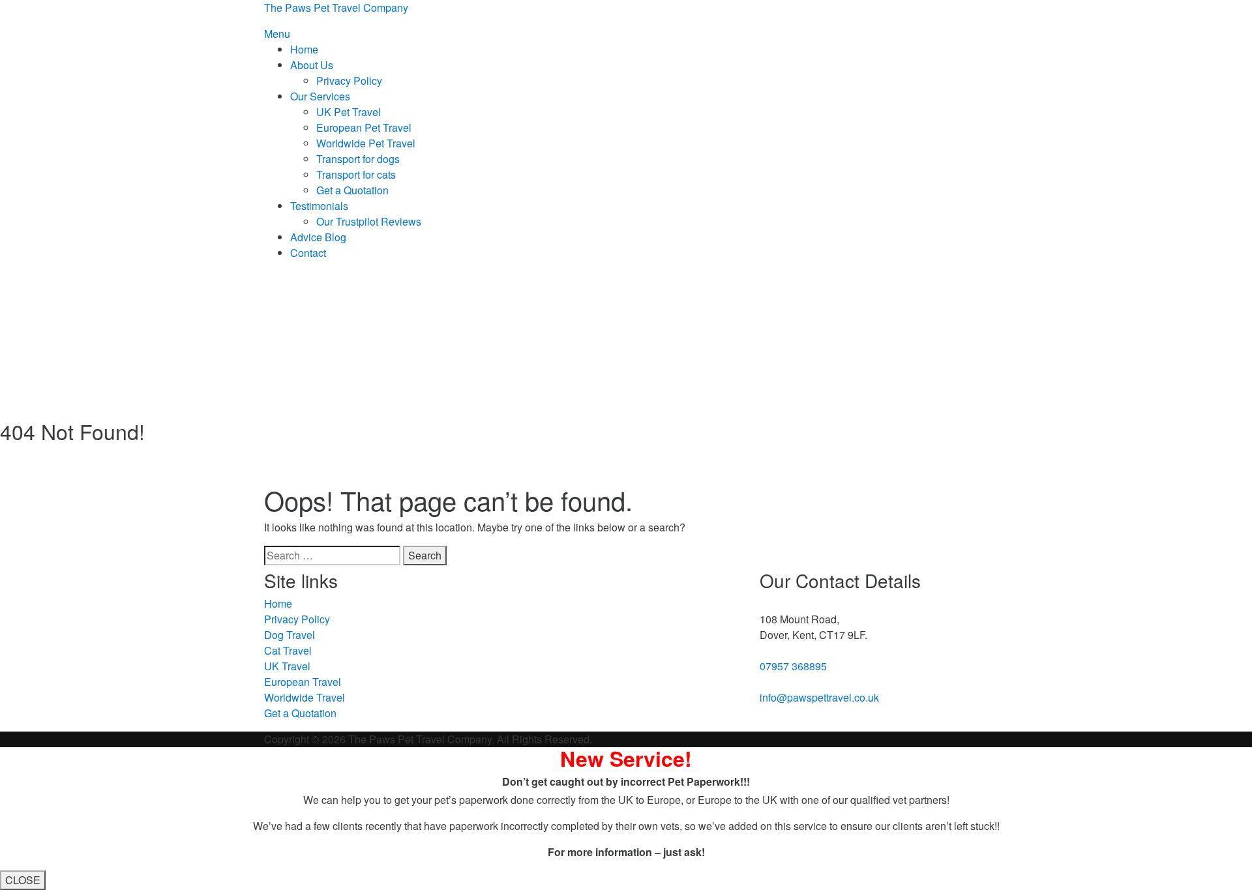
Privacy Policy (349, 80)
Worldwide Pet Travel (365, 143)
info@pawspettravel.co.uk (819, 697)
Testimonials (319, 205)
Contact (308, 252)
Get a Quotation (352, 190)
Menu (277, 33)
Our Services (320, 96)
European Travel (302, 681)
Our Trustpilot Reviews (368, 221)
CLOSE (22, 879)
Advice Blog (318, 237)
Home (304, 49)
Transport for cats (356, 174)
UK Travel (287, 666)
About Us (311, 64)
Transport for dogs (358, 158)
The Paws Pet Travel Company (336, 7)
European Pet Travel (363, 127)
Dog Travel (289, 634)
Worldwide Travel (304, 697)
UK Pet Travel (348, 111)
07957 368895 (793, 666)
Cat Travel (288, 650)
